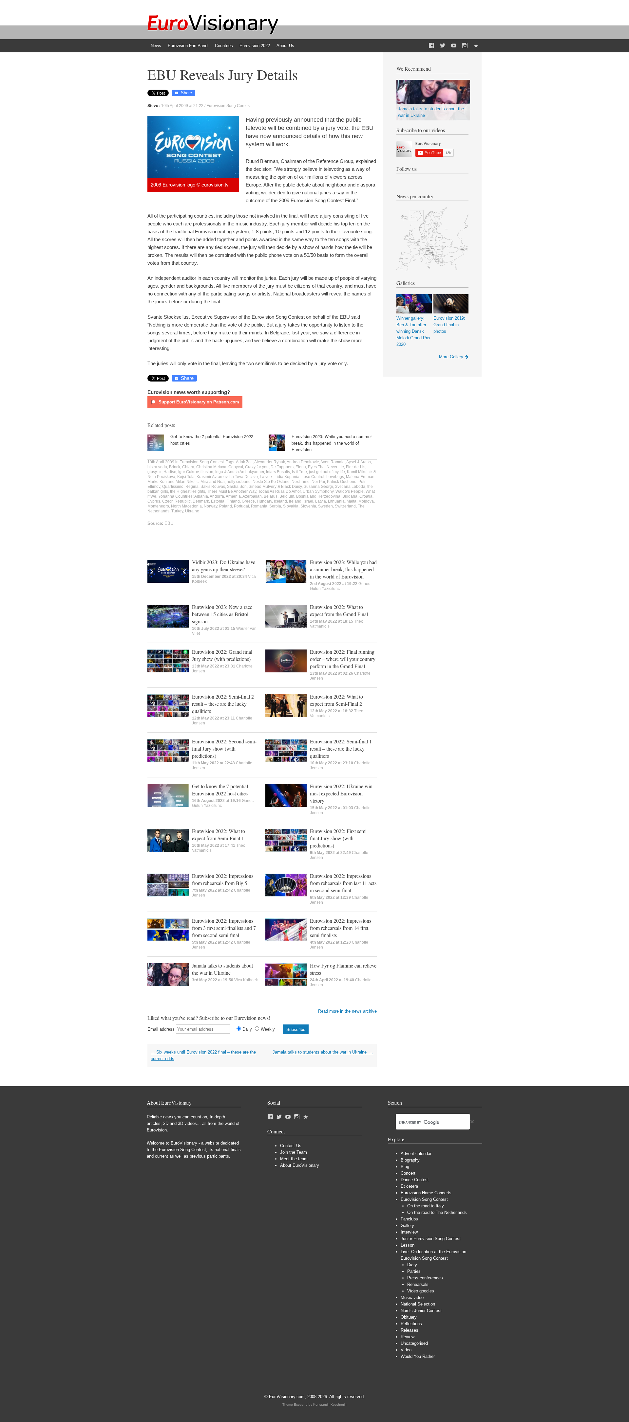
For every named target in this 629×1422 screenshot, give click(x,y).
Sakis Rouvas (212, 486)
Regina (192, 486)
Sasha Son (237, 486)
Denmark (201, 501)
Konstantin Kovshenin (330, 1404)
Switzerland (345, 506)
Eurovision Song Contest (228, 105)
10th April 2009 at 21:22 (182, 105)
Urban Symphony (318, 491)
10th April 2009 (160, 462)
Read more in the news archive (347, 1011)
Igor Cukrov (188, 472)
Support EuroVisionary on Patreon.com (198, 402)
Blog (405, 1166)
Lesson (407, 1245)
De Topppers (282, 467)
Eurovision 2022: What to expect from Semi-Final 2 (336, 700)
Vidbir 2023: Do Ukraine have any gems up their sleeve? (223, 566)
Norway (210, 506)
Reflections (411, 1323)
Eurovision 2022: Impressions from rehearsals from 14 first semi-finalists (340, 927)
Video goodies (420, 1291)
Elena (300, 467)
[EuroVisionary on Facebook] (431, 45)
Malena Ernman (360, 476)
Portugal (241, 506)
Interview (409, 1232)
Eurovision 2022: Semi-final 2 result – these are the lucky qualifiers (223, 703)
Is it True (299, 472)
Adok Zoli (244, 462)
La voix (266, 476)
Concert (408, 1173)
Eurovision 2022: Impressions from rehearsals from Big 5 (222, 879)
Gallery (407, 1225)
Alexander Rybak (269, 462)
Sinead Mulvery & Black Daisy (275, 486)
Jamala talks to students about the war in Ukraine (222, 969)
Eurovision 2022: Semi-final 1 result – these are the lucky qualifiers (341, 748)
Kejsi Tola (186, 476)
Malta (351, 501)
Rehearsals (418, 1284)
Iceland (280, 501)
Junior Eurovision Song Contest (431, 1238)
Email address (161, 1029)
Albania (201, 496)
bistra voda (157, 467)
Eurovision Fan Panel (188, 45)
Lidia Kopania (287, 476)
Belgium (286, 496)
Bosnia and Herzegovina (318, 496)
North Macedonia (186, 506)
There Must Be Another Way (231, 491)
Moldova (366, 501)
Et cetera (409, 1186)
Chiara (188, 467)
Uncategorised (414, 1343)
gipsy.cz (154, 472)
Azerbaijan (252, 496)
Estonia (217, 501)
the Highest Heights (187, 491)
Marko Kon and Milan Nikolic (173, 481)
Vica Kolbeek (246, 980)
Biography (410, 1160)
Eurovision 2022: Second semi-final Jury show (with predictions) (224, 748)
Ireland (295, 501)
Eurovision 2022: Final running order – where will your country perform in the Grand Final (342, 658)
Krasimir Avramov (212, 476)
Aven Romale (332, 462)
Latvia (320, 501)
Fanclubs (409, 1219)
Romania (259, 506)
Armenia (233, 496)
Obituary (409, 1317)
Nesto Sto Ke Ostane (271, 481)
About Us (285, 45)
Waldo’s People (349, 491)
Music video (412, 1297)
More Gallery (451, 356)
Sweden (325, 506)
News (156, 45)
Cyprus (153, 501)
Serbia (275, 506)
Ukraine (192, 511)
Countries (224, 45)
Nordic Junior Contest (421, 1310)
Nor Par (318, 481)
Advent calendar (416, 1153)
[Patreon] (476, 45)
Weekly (268, 1029)
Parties (414, 1271)
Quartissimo (172, 486)
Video (406, 1349)
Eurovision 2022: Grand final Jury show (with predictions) (222, 655)
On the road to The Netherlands (437, 1212)
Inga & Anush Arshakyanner (239, 472)
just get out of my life (327, 472)
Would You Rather (418, 1356)
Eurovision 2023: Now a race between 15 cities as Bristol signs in (222, 614)
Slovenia (308, 506)
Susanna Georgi (318, 486)
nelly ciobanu (239, 481)
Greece (248, 501)
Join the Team (293, 1152)
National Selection (418, 1304)
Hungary (264, 501)
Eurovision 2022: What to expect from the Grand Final (339, 610)
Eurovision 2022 (254, 45)
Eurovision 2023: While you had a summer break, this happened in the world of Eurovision (332, 443)
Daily (247, 1029)
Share (186, 92)
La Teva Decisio (243, 476)
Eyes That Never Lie (326, 467)
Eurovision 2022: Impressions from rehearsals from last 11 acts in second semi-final (343, 883)
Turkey (177, 511)
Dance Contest (415, 1179)
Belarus (270, 496)
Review (407, 1336)
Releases (409, 1330)
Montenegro (158, 506)
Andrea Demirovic (303, 462)
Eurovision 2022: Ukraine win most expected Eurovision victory (341, 793)
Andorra (217, 496)
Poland (225, 506)
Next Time (301, 481)
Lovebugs (335, 476)
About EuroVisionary (299, 1165)
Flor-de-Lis (355, 467)
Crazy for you (257, 467)
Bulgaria (349, 496)
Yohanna (166, 496)
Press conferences (425, 1277)
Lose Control (312, 476)
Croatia (365, 496)
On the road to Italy (425, 1205)
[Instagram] (464, 45)
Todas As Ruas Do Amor (279, 491)
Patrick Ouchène (341, 481)
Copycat (235, 467)
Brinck (174, 467)
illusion (206, 472)
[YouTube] (453, 45)
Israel (308, 501)
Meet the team (294, 1158)
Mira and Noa (212, 481)
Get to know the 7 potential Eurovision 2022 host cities (220, 790)
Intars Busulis (278, 472)
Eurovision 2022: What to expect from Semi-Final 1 (218, 834)
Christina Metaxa (211, 467)
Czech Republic (176, 501)
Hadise (169, 472)
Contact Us (290, 1145)
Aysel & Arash (358, 462)
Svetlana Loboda (350, 486)
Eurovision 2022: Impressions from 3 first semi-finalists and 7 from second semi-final (224, 927)
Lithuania (336, 501)
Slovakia (290, 506)
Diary (412, 1264)
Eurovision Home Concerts (426, 1192)
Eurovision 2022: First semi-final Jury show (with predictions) (339, 838)
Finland (233, 501)
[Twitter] (442, 45)
